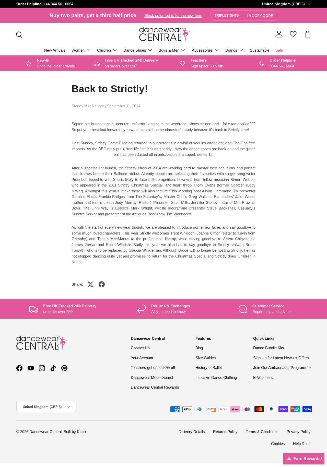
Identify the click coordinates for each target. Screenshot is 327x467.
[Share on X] (90, 284)
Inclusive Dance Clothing (216, 377)
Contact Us (140, 348)
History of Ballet (208, 368)
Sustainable (259, 50)
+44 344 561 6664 (58, 4)
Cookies (278, 443)
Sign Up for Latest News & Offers (281, 358)
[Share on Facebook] (101, 284)
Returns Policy (225, 431)
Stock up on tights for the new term (173, 15)
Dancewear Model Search (152, 377)
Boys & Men (169, 50)
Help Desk (302, 443)
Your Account (142, 358)
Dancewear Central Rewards (155, 387)
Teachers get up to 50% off (153, 368)
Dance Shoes (134, 50)
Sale (279, 50)
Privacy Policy (299, 431)
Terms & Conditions (262, 431)
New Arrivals (54, 50)
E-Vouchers (263, 377)
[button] (307, 34)
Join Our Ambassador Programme (282, 368)
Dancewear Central (45, 431)
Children (104, 50)
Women (78, 50)
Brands (231, 50)
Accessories (202, 50)
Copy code (262, 16)
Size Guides (205, 358)
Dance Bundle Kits (268, 348)
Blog (199, 348)
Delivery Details (192, 431)
